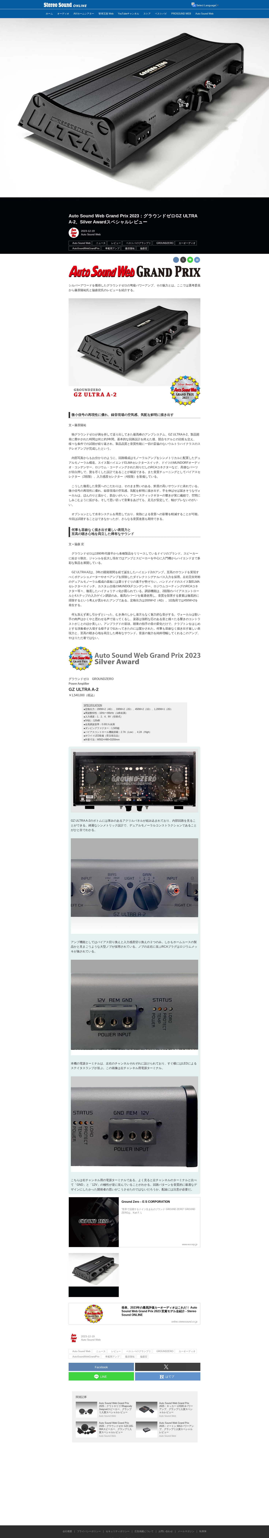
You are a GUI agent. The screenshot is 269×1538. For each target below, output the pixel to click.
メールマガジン (186, 1531)
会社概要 (67, 1531)
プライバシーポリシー (89, 1531)
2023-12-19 (88, 230)
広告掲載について (144, 1531)
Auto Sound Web (91, 234)
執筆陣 (202, 1531)
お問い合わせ (165, 1531)
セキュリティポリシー (118, 1531)
